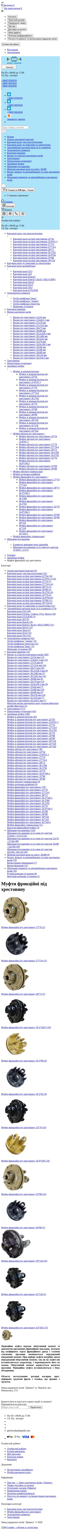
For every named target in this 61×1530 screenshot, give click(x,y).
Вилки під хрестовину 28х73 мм (29, 328)
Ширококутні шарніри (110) (21, 830)
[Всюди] (3, 131)
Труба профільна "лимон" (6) (21, 641)
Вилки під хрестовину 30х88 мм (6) (25, 679)
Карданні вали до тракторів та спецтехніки (29, 145)
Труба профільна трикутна (26, 304)
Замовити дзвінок (16, 119)
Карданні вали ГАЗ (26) (19, 611)
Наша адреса (14, 32)
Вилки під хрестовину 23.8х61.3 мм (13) (27, 660)
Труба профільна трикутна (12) (22, 643)
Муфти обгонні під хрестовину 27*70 (38, 444)
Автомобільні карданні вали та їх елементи (29, 147)
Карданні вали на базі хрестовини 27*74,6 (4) (30, 584)
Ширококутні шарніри (18, 166)
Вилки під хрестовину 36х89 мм (29, 352)
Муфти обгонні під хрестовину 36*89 (38, 469)
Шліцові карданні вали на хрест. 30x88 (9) (28, 854)
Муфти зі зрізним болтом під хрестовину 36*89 (33, 413)
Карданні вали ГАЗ (22, 271)
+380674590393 (9, 80)
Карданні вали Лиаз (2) (18, 630)
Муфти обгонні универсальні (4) (23, 781)
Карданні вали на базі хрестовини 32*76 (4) (29, 595)
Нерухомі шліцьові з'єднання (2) (23, 876)
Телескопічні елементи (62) (20, 638)
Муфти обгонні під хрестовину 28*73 (38, 450)
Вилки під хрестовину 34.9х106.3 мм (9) (27, 684)
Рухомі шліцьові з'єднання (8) (22, 873)
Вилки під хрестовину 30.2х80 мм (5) (26, 673)
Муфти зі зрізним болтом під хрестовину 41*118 (33, 424)
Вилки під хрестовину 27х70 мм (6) (25, 662)
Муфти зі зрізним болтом (26, 371)
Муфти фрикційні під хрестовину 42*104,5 (29, 822)
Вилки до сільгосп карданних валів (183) (28, 654)
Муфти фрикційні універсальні (28, 536)
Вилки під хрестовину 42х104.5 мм (31, 358)
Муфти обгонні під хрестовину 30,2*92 (39, 455)
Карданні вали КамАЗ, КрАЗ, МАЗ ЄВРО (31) (30, 625)
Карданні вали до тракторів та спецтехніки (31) (31, 606)
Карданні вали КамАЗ (24, 276)
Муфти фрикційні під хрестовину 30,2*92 (28, 803)
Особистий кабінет (10, 44)
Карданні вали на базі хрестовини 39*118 (34, 260)
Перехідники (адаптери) (19, 161)
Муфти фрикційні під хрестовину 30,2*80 (28, 800)
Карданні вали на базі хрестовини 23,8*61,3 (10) (31, 579)
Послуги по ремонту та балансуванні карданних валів (32, 39)
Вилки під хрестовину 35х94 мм (29, 347)
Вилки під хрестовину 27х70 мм (29, 322)
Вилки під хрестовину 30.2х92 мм (30, 339)
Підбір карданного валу (19, 1472)
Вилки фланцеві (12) (17, 865)
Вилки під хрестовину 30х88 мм (29, 331)
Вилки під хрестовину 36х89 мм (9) (25, 692)
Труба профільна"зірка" (25, 298)
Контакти (12, 17)
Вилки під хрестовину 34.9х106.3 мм (31, 344)
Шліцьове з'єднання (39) (19, 649)
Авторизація (13, 52)
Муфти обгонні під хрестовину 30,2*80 (39, 452)
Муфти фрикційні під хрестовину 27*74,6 (28, 792)
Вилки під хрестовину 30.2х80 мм (30, 336)
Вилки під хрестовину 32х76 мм (29, 341)
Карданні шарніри (16, 153)
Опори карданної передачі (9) (22, 570)
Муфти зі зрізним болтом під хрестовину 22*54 (33, 375)
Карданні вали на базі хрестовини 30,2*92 (34, 252)
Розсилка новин (15, 1456)
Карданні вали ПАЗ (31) (19, 633)
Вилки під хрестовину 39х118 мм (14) (26, 695)
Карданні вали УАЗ (22, 287)
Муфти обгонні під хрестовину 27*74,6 (39, 447)
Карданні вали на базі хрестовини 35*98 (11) (29, 600)
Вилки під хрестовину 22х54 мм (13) (25, 657)
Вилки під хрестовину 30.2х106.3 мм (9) (27, 670)
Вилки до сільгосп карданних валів (25, 155)
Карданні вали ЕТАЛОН (25, 290)
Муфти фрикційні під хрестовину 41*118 (28, 819)
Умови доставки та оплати (20, 1485)
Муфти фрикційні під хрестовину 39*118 (28, 817)
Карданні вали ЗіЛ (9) (18, 619)
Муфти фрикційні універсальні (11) (25, 825)
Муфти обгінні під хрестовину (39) (24, 749)
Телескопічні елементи (18, 150)
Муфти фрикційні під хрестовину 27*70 (39, 479)
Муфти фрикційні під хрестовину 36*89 (39, 517)
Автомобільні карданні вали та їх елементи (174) (31, 608)
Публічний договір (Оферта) (21, 1488)
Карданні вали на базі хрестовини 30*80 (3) (29, 589)
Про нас (11, 26)
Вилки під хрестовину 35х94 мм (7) (25, 687)
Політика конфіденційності (20, 36)
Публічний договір (16, 20)
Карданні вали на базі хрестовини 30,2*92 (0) (30, 592)
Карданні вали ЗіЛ (22, 274)
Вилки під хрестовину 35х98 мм (29, 349)
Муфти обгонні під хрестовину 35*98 (38, 466)
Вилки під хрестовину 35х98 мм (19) (25, 689)
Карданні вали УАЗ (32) (19, 635)
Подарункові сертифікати (20, 1469)
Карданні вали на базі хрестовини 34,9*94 (34, 255)
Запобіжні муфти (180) (18, 714)
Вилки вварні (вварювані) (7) (22, 863)
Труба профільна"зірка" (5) (20, 646)
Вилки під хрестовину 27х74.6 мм (30, 325)
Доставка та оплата (17, 29)
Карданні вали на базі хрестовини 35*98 (33, 258)
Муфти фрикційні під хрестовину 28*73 (39, 487)
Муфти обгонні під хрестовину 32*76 (38, 458)
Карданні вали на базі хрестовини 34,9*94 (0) (30, 597)
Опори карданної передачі (20, 139)
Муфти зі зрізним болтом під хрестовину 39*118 (33, 418)
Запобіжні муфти (15, 163)
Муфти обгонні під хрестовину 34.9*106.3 (28, 773)
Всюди (10, 136)
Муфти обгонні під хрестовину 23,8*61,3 (28, 754)
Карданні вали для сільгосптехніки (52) (27, 573)
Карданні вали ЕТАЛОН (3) (21, 616)
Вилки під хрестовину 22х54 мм (29, 317)
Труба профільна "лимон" (26, 301)
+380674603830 (9, 86)
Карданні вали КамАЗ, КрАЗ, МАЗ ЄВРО (34, 279)
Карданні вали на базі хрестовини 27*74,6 (34, 247)
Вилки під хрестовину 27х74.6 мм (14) (26, 665)
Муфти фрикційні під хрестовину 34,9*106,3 (29, 808)
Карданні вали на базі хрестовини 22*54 (33, 239)
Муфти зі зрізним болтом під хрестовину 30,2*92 (33, 397)
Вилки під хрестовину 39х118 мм (30, 355)
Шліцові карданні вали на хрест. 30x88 (26, 169)
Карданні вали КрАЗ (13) (20, 627)
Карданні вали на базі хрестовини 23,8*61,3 (35, 241)
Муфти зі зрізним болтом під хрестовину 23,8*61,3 (33, 381)
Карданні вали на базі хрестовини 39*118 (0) (29, 603)
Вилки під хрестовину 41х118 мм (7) (25, 698)
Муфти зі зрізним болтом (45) (22, 716)
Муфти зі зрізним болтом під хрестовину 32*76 (33, 402)
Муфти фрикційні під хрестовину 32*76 (39, 506)
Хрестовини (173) (16, 708)
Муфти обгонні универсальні (28, 471)
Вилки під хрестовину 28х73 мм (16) (25, 668)
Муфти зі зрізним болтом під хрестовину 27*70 (33, 386)
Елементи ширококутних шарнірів (30, 544)
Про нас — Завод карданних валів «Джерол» (30, 1482)
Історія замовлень (16, 1451)
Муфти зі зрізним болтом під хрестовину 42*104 (33, 429)
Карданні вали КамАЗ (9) (20, 622)
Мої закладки (14, 1454)
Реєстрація (12, 49)
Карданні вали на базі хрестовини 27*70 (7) (29, 581)
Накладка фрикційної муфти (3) (23, 827)
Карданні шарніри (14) (18, 652)
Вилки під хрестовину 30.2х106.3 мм (31, 333)
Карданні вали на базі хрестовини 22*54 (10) (29, 576)
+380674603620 (9, 83)
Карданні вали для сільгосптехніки (24, 142)
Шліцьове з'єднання (23, 306)
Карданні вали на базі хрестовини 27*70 (33, 244)
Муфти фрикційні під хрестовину (30, 477)
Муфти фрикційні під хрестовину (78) (26, 787)
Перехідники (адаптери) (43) (21, 711)
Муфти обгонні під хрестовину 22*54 (38, 436)
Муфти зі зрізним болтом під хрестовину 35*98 (33, 408)
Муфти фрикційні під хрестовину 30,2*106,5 (29, 798)
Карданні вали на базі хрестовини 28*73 (33, 249)
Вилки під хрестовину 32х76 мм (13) (25, 681)
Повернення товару (17, 23)
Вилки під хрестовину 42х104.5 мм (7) (26, 700)
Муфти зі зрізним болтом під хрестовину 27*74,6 (33, 391)
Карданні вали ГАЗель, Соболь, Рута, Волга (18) (31, 614)
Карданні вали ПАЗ (23, 285)
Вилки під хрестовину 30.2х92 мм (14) (26, 676)
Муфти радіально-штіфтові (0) (22, 784)
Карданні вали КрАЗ (23, 282)
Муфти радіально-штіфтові (26, 474)
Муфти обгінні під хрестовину (29, 433)
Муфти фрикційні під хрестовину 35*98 (39, 515)
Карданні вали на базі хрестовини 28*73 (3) (29, 587)
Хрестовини (13, 158)
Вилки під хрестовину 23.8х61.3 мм (31, 320)
